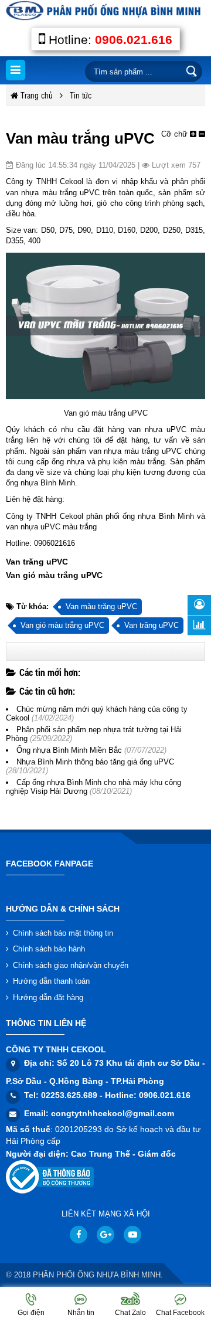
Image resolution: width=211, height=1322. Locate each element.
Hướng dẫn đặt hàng (48, 997)
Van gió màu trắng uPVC (62, 625)
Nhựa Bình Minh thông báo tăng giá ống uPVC (95, 761)
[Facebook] (78, 1234)
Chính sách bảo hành (49, 948)
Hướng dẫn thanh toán (51, 981)
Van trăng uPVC (151, 625)
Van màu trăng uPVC (101, 606)
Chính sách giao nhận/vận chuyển (70, 965)
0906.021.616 (133, 39)
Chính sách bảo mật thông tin (63, 933)
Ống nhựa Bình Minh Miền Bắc (69, 750)
